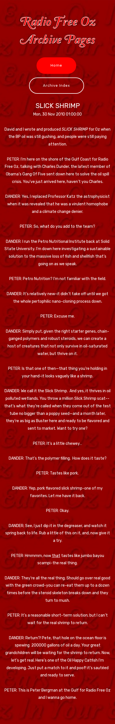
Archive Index (56, 85)
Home (56, 65)
